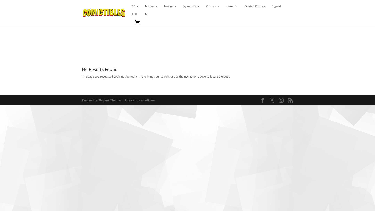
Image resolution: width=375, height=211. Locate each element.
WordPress (148, 100)
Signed (276, 6)
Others (211, 6)
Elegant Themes (110, 100)
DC (133, 6)
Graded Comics (254, 6)
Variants (231, 6)
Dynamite (189, 6)
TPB (134, 14)
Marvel (149, 6)
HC (145, 14)
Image (168, 6)
